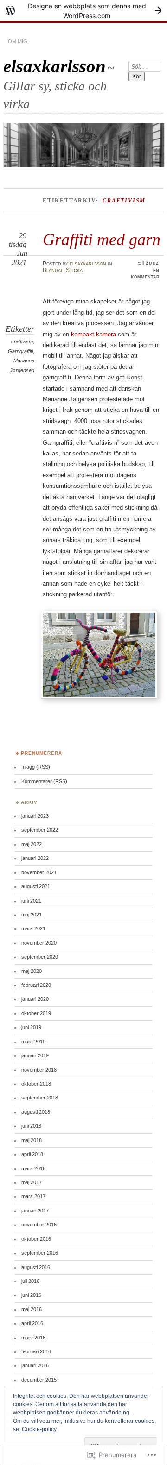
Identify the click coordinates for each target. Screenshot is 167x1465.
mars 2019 (33, 1041)
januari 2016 (35, 1365)
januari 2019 (35, 1055)
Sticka (74, 270)
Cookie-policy (39, 1429)
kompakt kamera (92, 334)
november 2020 (39, 943)
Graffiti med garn (102, 239)
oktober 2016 (36, 1239)
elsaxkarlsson (54, 66)
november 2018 (39, 1070)
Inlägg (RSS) (35, 767)
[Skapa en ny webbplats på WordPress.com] (83, 10)
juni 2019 (31, 1027)
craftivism (22, 341)
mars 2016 (33, 1337)
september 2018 (39, 1097)
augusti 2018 (35, 1112)
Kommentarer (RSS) (44, 781)
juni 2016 (31, 1295)
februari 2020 (36, 985)
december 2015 (39, 1380)
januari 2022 (35, 858)
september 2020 (39, 957)
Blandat (53, 270)
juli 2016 (30, 1281)
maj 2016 (31, 1309)
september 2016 (39, 1253)
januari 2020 (35, 999)
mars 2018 (33, 1168)
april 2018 (32, 1154)
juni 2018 (31, 1126)
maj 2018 (31, 1140)
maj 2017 (31, 1182)
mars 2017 (33, 1196)
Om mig (17, 41)
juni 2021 (31, 900)
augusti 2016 (35, 1267)
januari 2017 (35, 1210)
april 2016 (32, 1323)
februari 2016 (36, 1351)
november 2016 (39, 1224)
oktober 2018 (36, 1083)
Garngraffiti (20, 351)
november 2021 (39, 872)
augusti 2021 (35, 886)
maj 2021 (31, 914)
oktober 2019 (36, 1013)
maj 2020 (31, 971)
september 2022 (39, 830)
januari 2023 (35, 816)
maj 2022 (31, 844)
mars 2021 (33, 928)
